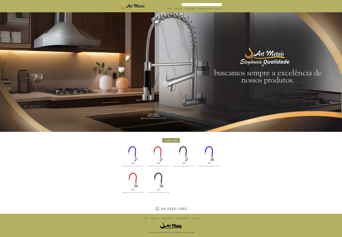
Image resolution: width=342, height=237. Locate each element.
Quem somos (190, 9)
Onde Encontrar (205, 9)
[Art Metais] (132, 5)
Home (169, 9)
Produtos (178, 9)
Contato (218, 9)
